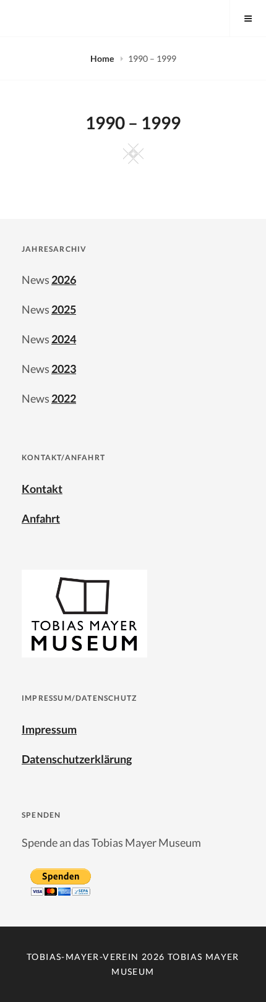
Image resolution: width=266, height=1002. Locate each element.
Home (103, 58)
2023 (63, 368)
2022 (63, 398)
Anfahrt (41, 518)
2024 (63, 339)
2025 (63, 309)
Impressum (49, 729)
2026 (63, 279)
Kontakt (42, 488)
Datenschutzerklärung (77, 759)
